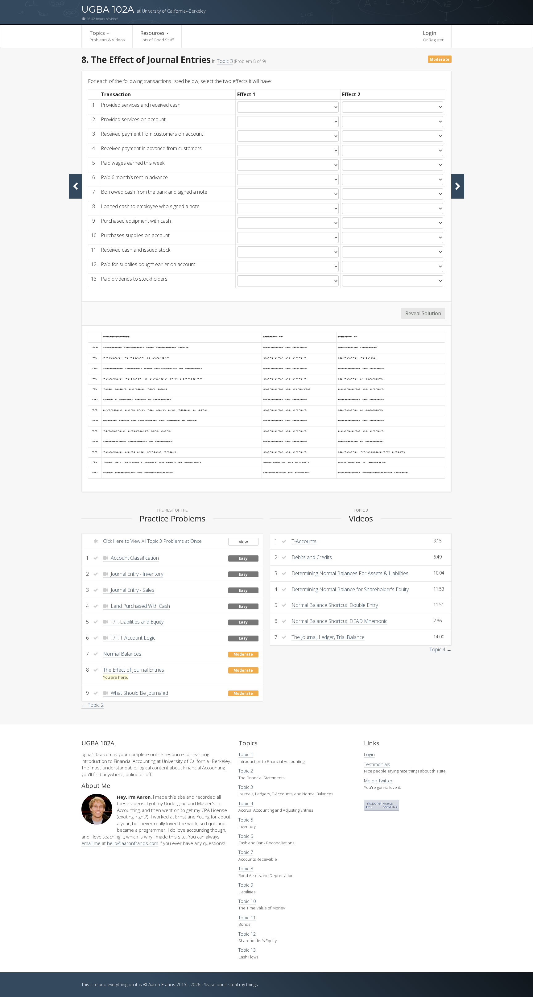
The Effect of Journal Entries (133, 669)
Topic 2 (245, 771)
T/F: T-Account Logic (132, 637)
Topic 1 (245, 754)
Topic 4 (245, 803)
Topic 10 (247, 901)
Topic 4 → (440, 649)
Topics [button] (107, 36)
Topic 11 (247, 917)
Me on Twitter (378, 780)
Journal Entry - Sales (131, 590)
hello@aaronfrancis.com (132, 843)
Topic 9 (245, 885)
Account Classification (134, 557)
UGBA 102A (143, 9)
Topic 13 (247, 950)
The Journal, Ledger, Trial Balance (328, 637)
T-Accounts (303, 541)
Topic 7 (245, 852)
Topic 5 (245, 820)
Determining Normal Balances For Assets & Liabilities (349, 573)
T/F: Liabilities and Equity (136, 621)
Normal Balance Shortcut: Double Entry (334, 605)
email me (91, 843)
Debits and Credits (311, 557)
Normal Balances (122, 653)
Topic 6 (245, 836)
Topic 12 (247, 934)
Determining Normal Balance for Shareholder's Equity (350, 589)
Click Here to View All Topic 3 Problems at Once (152, 541)
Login (433, 36)
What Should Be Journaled (138, 693)
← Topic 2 (92, 705)
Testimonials (377, 764)
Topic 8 (245, 868)
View (243, 542)
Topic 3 (225, 61)
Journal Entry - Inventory (136, 574)
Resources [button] (157, 36)
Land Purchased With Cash (139, 606)
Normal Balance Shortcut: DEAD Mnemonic (339, 621)
